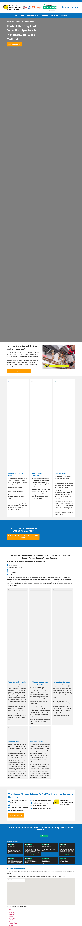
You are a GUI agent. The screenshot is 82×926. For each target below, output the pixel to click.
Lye (10, 909)
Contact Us (64, 15)
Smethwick (12, 918)
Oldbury (11, 911)
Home (16, 15)
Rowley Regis (12, 913)
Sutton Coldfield (13, 924)
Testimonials (44, 15)
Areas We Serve (54, 15)
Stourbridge (12, 922)
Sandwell (11, 915)
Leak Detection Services (33, 15)
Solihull (11, 920)
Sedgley (11, 916)
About (22, 15)
